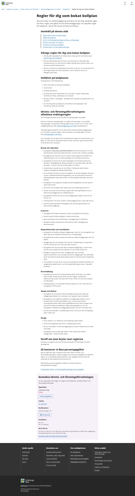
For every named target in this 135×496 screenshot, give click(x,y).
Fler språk (25, 458)
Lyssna (24, 462)
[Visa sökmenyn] (125, 3)
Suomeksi (25, 455)
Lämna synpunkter (51, 458)
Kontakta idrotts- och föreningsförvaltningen (56, 47)
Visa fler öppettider (45, 396)
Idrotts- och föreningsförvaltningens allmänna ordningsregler (61, 40)
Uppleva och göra (12, 9)
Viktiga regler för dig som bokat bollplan (54, 35)
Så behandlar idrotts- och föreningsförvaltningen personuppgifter (62, 369)
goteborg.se (24, 486)
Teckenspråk (26, 452)
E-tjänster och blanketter (102, 467)
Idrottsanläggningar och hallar (51, 9)
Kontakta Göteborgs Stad (53, 452)
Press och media (51, 465)
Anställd (97, 470)
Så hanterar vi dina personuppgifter (53, 45)
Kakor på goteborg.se (76, 455)
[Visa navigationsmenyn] (131, 3)
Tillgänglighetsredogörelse (78, 462)
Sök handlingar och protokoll (103, 460)
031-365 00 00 (25, 491)
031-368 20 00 (43, 404)
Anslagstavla (98, 457)
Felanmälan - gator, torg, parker (55, 455)
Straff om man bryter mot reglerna (53, 42)
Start (2, 9)
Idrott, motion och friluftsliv (30, 9)
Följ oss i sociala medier (53, 462)
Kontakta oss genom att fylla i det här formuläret (53, 436)
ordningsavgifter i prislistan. (53, 134)
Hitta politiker (99, 464)
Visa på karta (46, 415)
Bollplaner (66, 9)
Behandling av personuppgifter (79, 458)
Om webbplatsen (75, 452)
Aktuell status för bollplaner (53, 58)
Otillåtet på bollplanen (49, 38)
